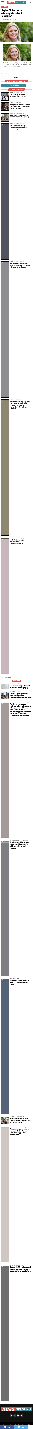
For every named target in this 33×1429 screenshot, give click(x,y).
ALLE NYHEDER (6, 678)
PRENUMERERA (14, 85)
